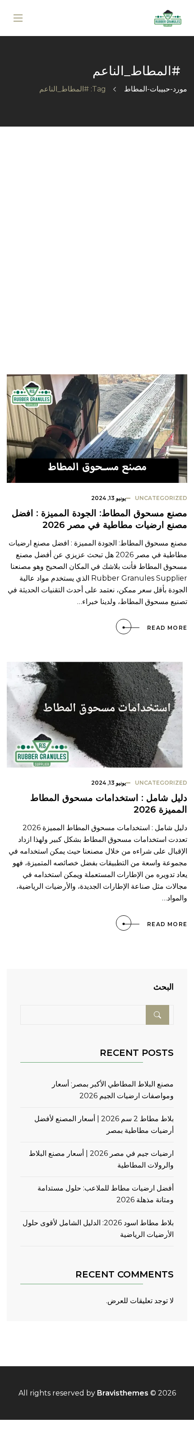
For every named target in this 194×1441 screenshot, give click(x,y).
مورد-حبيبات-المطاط (155, 89)
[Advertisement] (97, 228)
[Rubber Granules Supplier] (167, 18)
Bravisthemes (122, 1393)
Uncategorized (161, 498)
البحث (163, 987)
